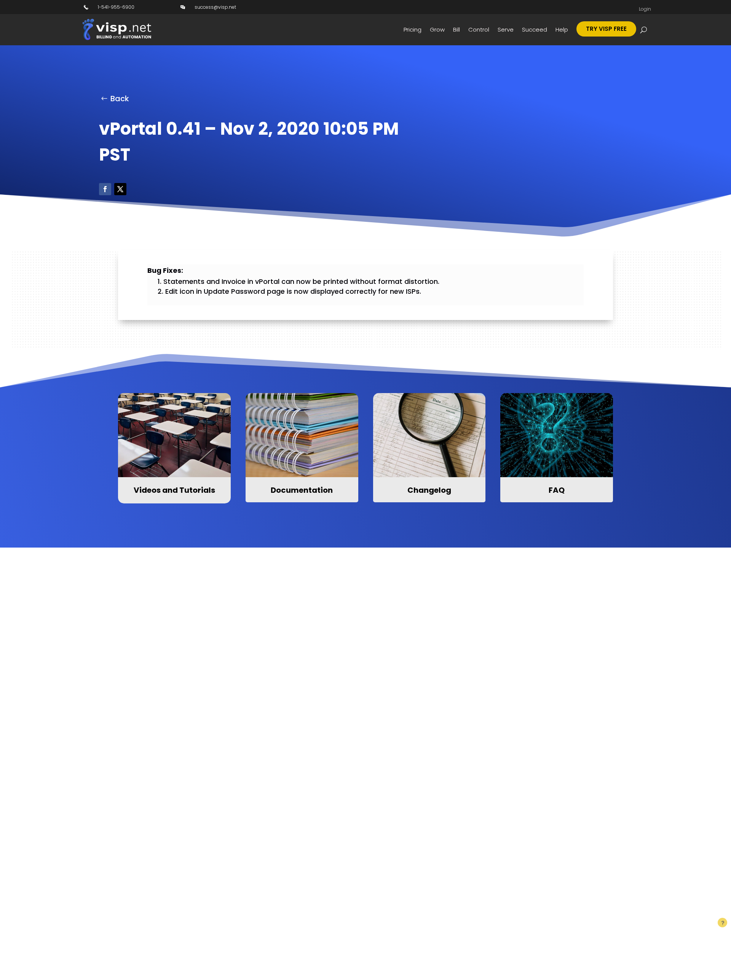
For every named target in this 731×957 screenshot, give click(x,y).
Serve (506, 29)
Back (119, 98)
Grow (437, 29)
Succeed (534, 29)
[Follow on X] (120, 189)
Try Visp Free (606, 29)
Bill (456, 29)
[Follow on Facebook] (105, 189)
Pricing (412, 29)
